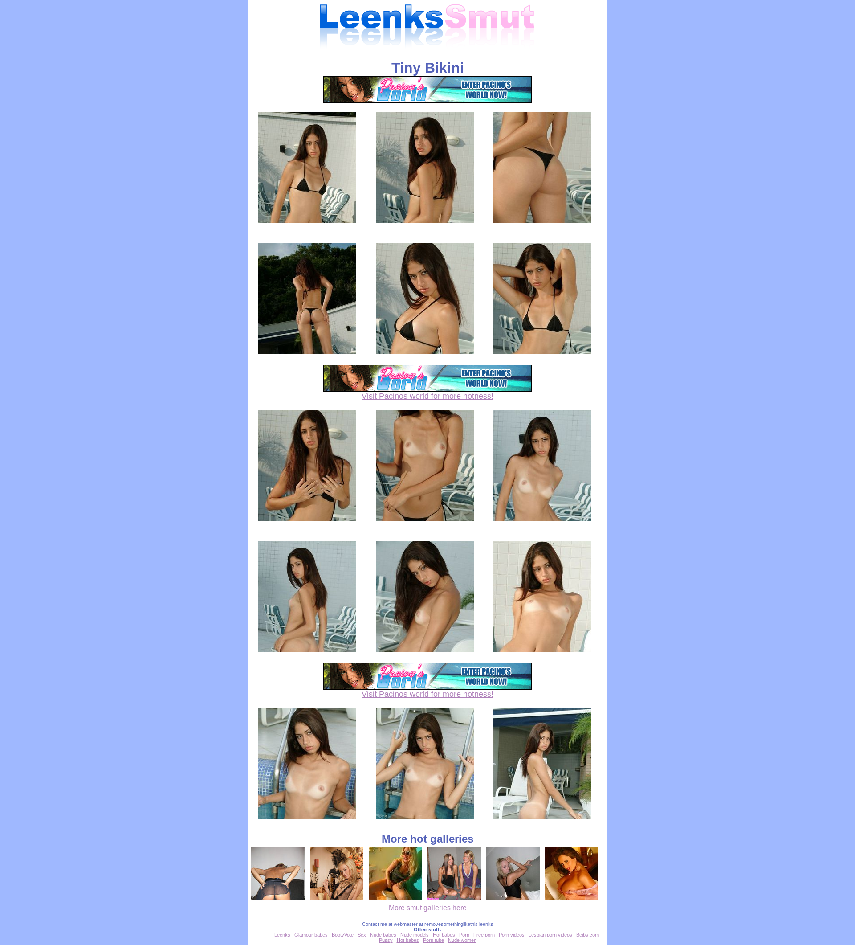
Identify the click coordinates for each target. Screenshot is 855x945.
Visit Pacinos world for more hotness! (427, 396)
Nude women (462, 940)
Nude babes (383, 934)
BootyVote (343, 934)
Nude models (414, 934)
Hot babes (444, 934)
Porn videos (512, 934)
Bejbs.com (587, 934)
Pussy (386, 940)
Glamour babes (311, 934)
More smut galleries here (428, 908)
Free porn (484, 934)
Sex (362, 934)
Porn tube (433, 940)
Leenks (282, 934)
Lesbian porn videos (550, 934)
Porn (464, 934)
